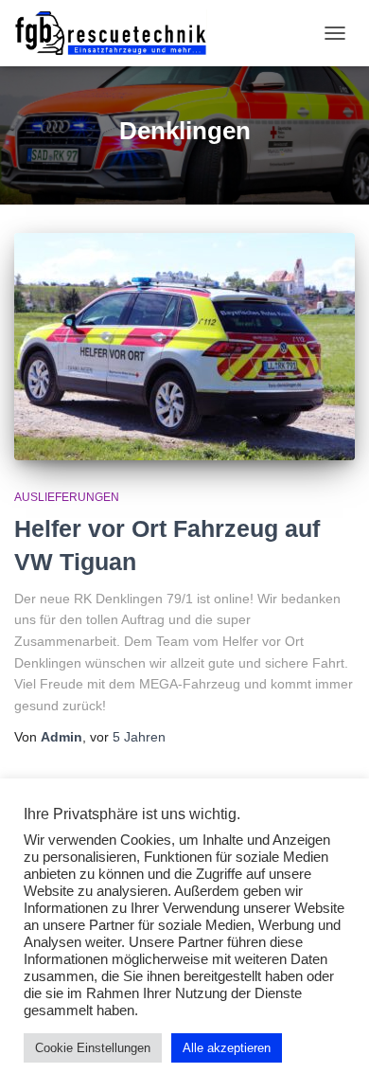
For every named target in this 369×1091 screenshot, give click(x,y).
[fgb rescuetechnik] (117, 33)
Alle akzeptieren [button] (227, 1048)
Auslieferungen (66, 497)
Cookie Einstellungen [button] (92, 1048)
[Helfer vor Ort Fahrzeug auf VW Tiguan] (184, 346)
